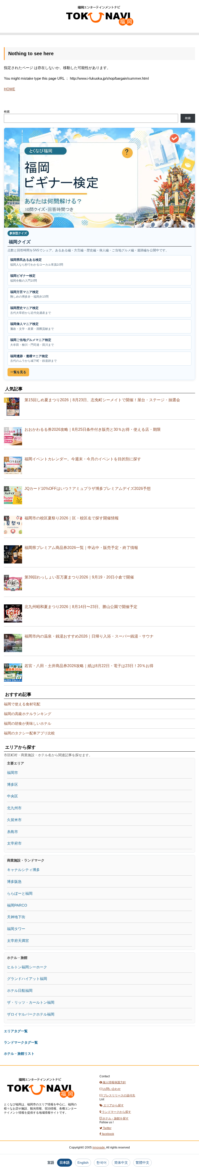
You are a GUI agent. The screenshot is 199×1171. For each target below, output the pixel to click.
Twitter (106, 1128)
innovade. (99, 1147)
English (83, 1162)
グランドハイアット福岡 (27, 979)
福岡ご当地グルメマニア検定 (32, 342)
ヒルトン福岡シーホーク (27, 967)
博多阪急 (14, 881)
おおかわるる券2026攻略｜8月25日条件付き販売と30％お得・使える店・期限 (93, 429)
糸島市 (12, 832)
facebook (107, 1134)
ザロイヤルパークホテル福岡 (30, 1014)
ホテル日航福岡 (20, 990)
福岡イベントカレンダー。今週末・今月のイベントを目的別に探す (83, 459)
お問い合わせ (111, 1089)
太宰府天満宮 (18, 941)
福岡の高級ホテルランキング (27, 714)
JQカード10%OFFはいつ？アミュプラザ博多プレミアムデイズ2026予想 (88, 488)
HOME (9, 89)
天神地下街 (16, 917)
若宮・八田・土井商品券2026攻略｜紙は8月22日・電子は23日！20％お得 (89, 666)
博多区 (12, 784)
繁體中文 (142, 1162)
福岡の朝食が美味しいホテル (27, 723)
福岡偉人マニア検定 (32, 326)
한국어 (101, 1162)
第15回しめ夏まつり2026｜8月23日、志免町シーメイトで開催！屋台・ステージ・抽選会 (102, 400)
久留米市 (14, 820)
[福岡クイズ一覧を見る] (99, 178)
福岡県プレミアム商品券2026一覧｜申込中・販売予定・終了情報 (81, 548)
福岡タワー (16, 929)
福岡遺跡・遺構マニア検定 (33, 358)
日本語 (64, 1162)
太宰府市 (14, 843)
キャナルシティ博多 (23, 870)
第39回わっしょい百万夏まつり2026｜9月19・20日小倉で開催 (79, 577)
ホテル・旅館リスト (19, 1053)
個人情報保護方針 (114, 1082)
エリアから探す (113, 1105)
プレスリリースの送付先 (118, 1095)
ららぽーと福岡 (20, 893)
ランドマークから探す (116, 1112)
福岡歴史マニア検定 (30, 310)
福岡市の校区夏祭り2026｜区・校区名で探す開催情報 (72, 518)
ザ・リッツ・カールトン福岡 (30, 1002)
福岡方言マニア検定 (29, 294)
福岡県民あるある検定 (36, 262)
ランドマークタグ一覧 (21, 1042)
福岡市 (12, 772)
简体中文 (121, 1162)
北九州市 (14, 808)
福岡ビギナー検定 (23, 278)
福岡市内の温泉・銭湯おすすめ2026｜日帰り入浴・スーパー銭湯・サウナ (89, 636)
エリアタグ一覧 (16, 1031)
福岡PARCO (17, 905)
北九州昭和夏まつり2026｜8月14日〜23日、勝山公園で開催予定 (81, 607)
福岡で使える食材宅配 (22, 704)
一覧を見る (18, 372)
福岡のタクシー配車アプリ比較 (29, 733)
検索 (7, 111)
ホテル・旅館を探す (115, 1118)
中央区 (12, 796)
